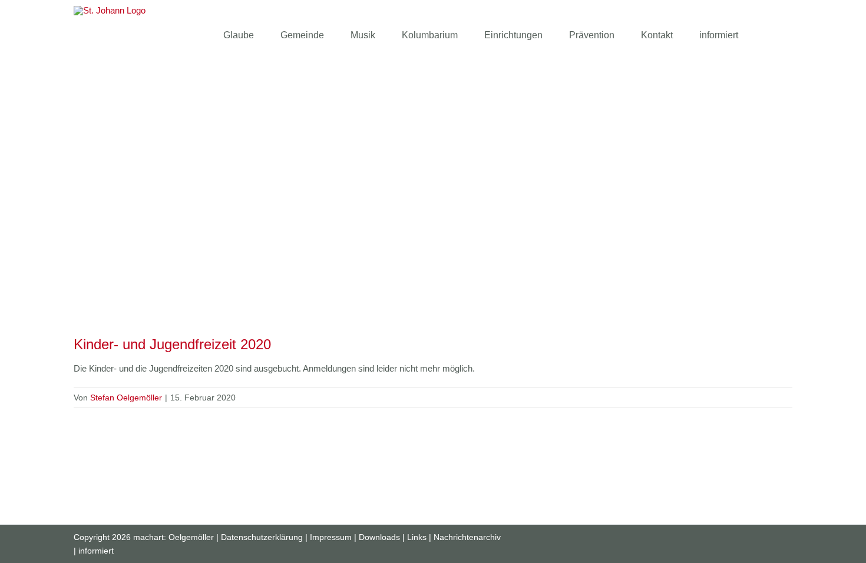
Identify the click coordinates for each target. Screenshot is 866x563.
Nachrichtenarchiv (467, 537)
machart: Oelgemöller (173, 537)
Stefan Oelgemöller (126, 397)
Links (417, 537)
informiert (96, 550)
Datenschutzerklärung (262, 537)
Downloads (379, 537)
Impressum (331, 537)
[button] (768, 35)
